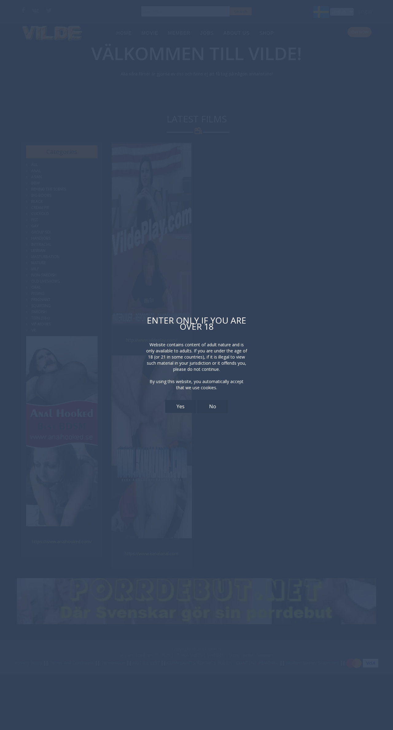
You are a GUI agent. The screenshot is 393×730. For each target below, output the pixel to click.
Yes (181, 406)
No (212, 406)
